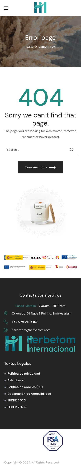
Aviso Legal (15, 380)
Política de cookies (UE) (25, 387)
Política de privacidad (23, 373)
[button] (75, 8)
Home (29, 46)
